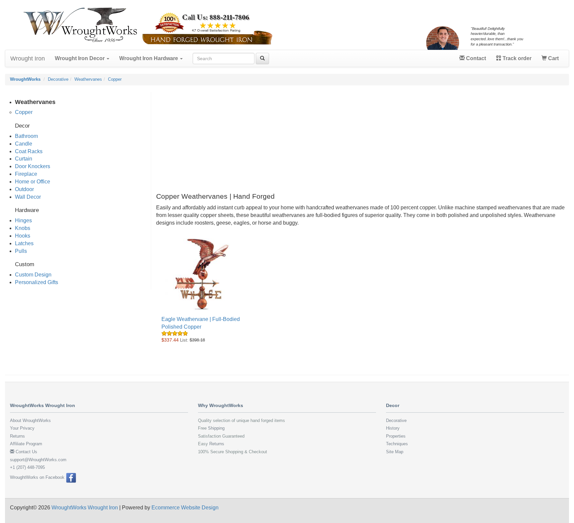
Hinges (23, 220)
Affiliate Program (26, 443)
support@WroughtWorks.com (38, 459)
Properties (396, 436)
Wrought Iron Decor (80, 58)
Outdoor (24, 189)
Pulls (21, 251)
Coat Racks (29, 151)
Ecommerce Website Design (185, 507)
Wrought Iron (27, 58)
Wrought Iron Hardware (149, 58)
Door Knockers (32, 166)
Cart (553, 58)
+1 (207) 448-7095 (27, 467)
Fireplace (26, 174)
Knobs (22, 228)
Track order (516, 58)
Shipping (216, 428)
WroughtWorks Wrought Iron (84, 507)
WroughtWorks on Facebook (38, 477)
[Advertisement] (355, 138)
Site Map (394, 451)
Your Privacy (22, 428)
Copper (115, 79)
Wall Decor (28, 197)
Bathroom (26, 136)
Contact (475, 58)
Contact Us (25, 451)
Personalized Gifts (36, 282)
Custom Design (33, 274)
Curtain (23, 158)
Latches (24, 243)
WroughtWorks (25, 79)
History (393, 428)
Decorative (58, 79)
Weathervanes (88, 79)
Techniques (397, 443)
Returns (17, 436)
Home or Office (32, 181)
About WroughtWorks (30, 420)
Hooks (22, 236)
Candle (23, 144)
